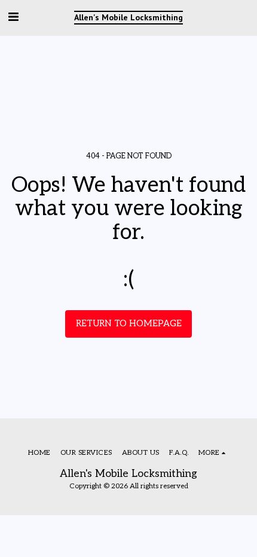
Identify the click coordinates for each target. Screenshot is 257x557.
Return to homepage (129, 324)
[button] (13, 17)
